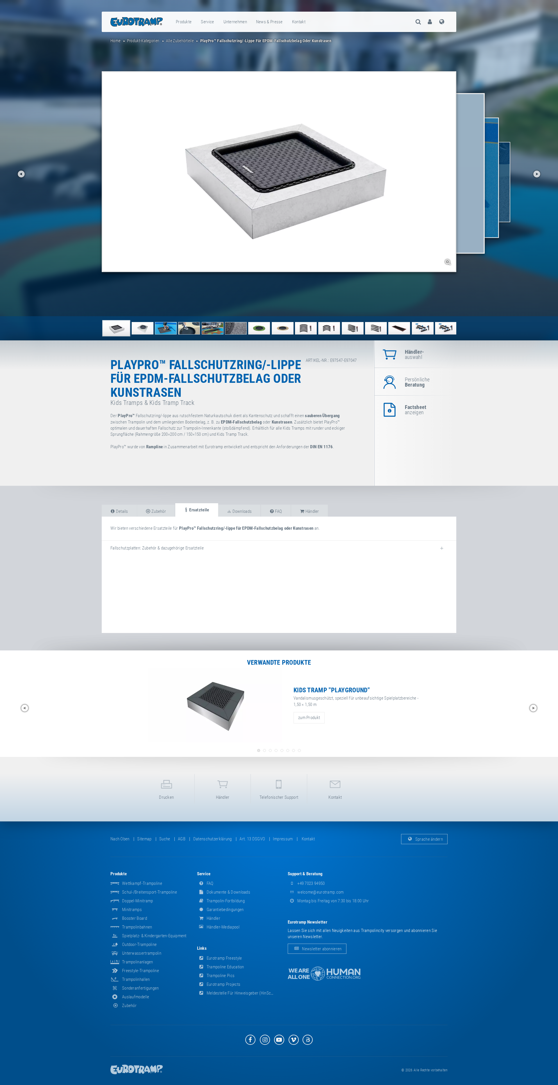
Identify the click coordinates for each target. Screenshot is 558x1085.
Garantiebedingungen (225, 909)
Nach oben (120, 839)
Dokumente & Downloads (228, 892)
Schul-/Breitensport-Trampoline (149, 892)
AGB (181, 839)
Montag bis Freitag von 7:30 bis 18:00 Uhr (332, 900)
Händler (223, 797)
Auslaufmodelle (135, 996)
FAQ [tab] (278, 511)
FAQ (210, 883)
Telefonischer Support (279, 797)
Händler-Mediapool (222, 927)
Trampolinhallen (136, 979)
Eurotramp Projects (223, 984)
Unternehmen (235, 21)
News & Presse (269, 21)
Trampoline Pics (220, 975)
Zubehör (129, 1005)
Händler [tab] (311, 511)
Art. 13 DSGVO (252, 839)
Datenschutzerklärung (212, 839)
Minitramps (132, 909)
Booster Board (134, 918)
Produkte (184, 21)
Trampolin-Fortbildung (225, 900)
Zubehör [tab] (158, 511)
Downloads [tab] (241, 511)
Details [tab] (121, 511)
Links (202, 948)
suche (164, 839)
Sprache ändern (428, 839)
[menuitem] (183, 22)
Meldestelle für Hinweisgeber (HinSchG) (241, 993)
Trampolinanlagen (137, 962)
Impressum (283, 839)
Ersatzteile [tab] (198, 510)
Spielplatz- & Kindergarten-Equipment (154, 935)
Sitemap (144, 839)
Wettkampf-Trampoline (142, 883)
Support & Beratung (305, 873)
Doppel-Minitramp (137, 900)
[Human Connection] (324, 974)
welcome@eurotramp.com (320, 892)
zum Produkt (309, 717)
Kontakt (298, 21)
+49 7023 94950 (310, 883)
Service (207, 21)
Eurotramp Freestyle (224, 958)
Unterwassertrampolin (141, 953)
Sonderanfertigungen (140, 988)
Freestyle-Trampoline (140, 970)
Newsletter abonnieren (321, 948)
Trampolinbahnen (137, 927)
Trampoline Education (225, 967)
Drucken (166, 797)
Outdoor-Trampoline (139, 944)
